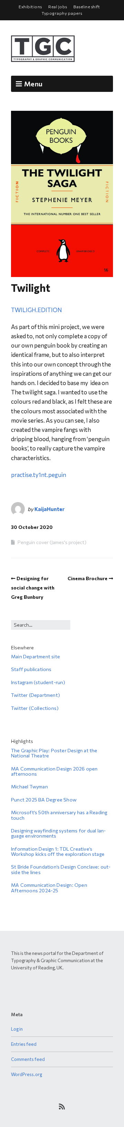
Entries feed (24, 1044)
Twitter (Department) (35, 695)
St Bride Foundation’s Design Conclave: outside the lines (61, 869)
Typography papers (62, 13)
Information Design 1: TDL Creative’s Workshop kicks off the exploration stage (57, 851)
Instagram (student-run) (38, 682)
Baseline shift (86, 6)
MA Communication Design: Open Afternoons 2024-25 (49, 887)
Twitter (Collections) (35, 708)
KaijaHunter (49, 509)
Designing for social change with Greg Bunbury (32, 587)
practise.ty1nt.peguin (38, 474)
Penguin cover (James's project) (52, 542)
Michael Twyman (29, 786)
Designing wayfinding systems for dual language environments (58, 833)
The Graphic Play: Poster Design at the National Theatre (54, 752)
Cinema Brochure (87, 578)
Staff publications (31, 669)
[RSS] (62, 1106)
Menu (33, 83)
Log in (17, 1029)
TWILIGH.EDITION (36, 309)
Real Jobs (57, 6)
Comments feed (28, 1059)
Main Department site (35, 656)
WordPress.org (26, 1074)
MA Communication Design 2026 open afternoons (54, 771)
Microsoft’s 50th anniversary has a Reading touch (59, 814)
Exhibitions (30, 6)
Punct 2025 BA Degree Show (43, 799)
